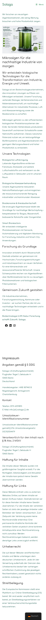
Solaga (7, 4)
